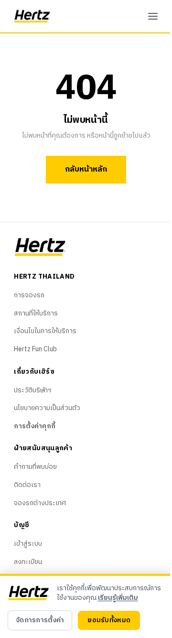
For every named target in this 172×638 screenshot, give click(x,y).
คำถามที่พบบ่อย (35, 466)
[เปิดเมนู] (152, 16)
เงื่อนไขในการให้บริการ (45, 330)
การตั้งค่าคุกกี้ (34, 426)
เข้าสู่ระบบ (28, 543)
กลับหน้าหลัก (86, 169)
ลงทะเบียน (28, 561)
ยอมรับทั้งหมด (108, 620)
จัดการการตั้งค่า (40, 620)
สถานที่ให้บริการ (36, 313)
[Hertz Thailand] (32, 16)
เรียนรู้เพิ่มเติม (118, 597)
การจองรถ (29, 295)
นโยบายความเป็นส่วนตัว (47, 407)
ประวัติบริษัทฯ (32, 390)
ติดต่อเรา (27, 484)
